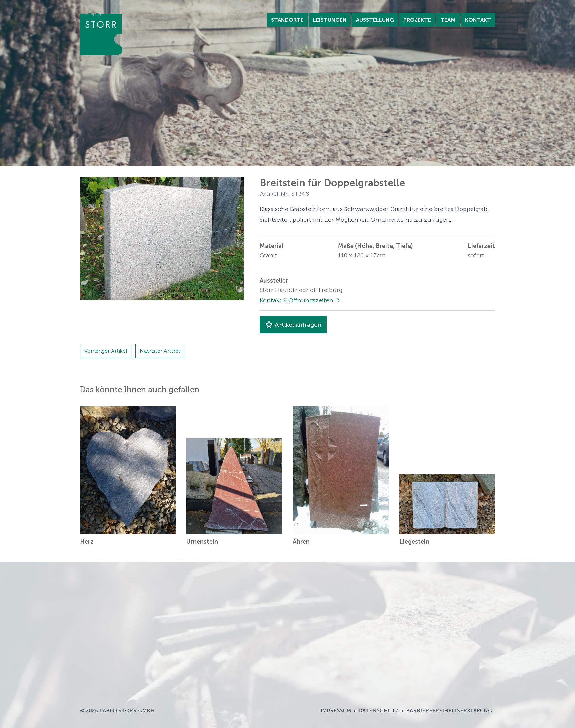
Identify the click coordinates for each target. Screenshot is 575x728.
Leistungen (330, 20)
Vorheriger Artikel (105, 351)
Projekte (417, 20)
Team (448, 20)
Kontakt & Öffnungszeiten (297, 300)
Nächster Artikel (160, 351)
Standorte (287, 20)
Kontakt (478, 20)
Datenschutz (378, 710)
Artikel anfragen (297, 324)
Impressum (336, 710)
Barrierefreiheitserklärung (449, 710)
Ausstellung (375, 20)
